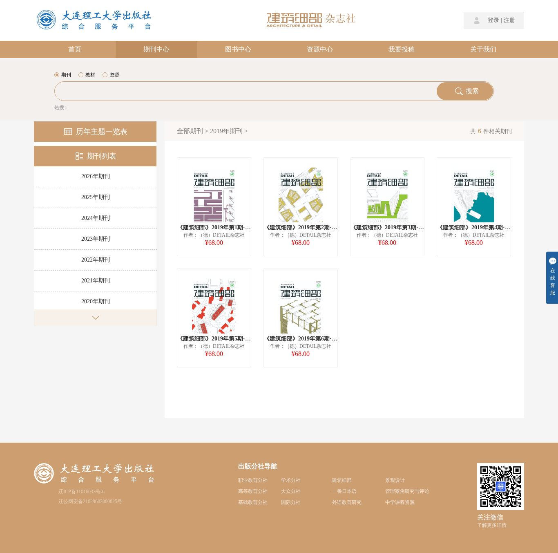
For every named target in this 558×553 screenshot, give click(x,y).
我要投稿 (401, 49)
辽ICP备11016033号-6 (81, 492)
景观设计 (395, 480)
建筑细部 (342, 480)
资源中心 (320, 49)
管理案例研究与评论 (407, 491)
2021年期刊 (95, 281)
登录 (493, 20)
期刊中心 (156, 49)
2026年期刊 (95, 176)
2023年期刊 (95, 239)
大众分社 (291, 491)
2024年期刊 (95, 218)
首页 (74, 49)
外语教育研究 (347, 502)
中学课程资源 (400, 502)
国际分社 (291, 502)
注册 (509, 20)
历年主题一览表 (101, 132)
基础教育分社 (253, 502)
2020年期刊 (95, 301)
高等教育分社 (253, 491)
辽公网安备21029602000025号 (90, 501)
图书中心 (238, 49)
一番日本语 (344, 491)
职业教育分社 (253, 480)
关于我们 (483, 49)
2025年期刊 (95, 197)
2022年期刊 (95, 260)
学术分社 (291, 480)
